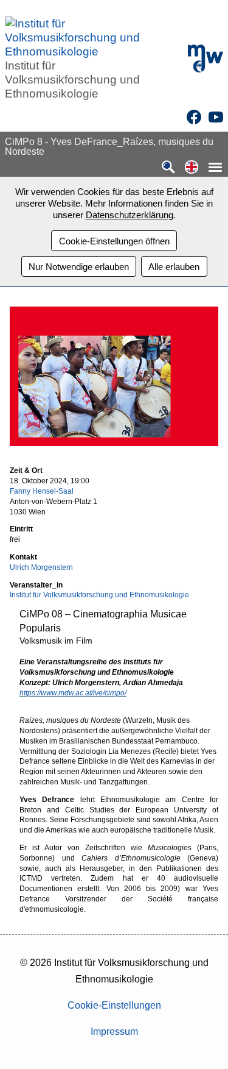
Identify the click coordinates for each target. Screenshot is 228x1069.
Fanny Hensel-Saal (42, 491)
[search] (168, 168)
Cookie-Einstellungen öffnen (114, 241)
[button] (191, 168)
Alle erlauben (173, 266)
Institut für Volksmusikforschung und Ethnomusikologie (99, 595)
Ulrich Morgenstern (41, 567)
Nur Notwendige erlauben (79, 266)
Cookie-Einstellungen (114, 1005)
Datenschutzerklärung (129, 215)
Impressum (114, 1031)
